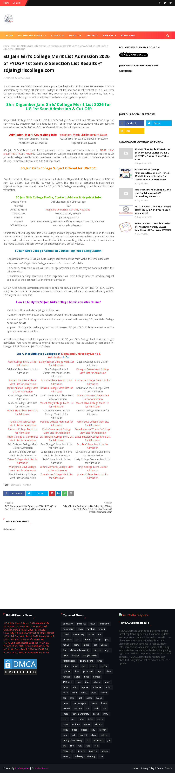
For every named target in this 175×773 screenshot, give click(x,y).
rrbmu (104, 692)
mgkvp (66, 644)
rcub (88, 745)
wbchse (98, 724)
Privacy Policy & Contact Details (156, 768)
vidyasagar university (85, 756)
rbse (108, 671)
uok (80, 698)
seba (81, 719)
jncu (107, 639)
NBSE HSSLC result (21, 153)
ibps (77, 671)
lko (64, 650)
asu (100, 634)
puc (73, 719)
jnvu (87, 682)
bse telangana (79, 703)
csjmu (76, 644)
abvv (75, 666)
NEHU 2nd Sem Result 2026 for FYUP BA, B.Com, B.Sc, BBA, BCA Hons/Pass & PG (26, 644)
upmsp (96, 676)
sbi (64, 698)
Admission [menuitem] (57, 35)
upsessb (93, 751)
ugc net (83, 735)
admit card (68, 629)
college (104, 735)
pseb (93, 692)
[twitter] (165, 3)
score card (68, 751)
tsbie (90, 719)
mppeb (97, 650)
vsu (101, 756)
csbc (79, 682)
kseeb (96, 713)
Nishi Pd (10, 77)
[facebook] (159, 3)
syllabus (91, 629)
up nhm (81, 751)
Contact (16, 2)
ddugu (98, 639)
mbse (107, 682)
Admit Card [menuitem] (128, 35)
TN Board (67, 682)
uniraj (65, 666)
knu (72, 745)
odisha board (86, 660)
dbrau (87, 639)
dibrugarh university (72, 740)
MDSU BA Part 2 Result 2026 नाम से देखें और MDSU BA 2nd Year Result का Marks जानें (153, 210)
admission (16, 484)
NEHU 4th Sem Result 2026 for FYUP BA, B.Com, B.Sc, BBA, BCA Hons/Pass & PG (26, 651)
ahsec (89, 698)
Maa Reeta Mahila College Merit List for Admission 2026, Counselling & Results (153, 193)
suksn (91, 634)
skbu (65, 735)
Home (6, 2)
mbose (96, 682)
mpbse (85, 687)
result (92, 623)
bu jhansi (67, 639)
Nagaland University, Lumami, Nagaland (68, 209)
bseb (65, 655)
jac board (88, 671)
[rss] (131, 131)
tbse (72, 698)
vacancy (67, 756)
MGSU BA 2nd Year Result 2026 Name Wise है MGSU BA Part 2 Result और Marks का (28, 638)
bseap (94, 703)
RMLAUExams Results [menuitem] (31, 35)
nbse (65, 692)
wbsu (65, 729)
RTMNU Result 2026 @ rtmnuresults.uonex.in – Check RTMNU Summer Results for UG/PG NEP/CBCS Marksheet (152, 174)
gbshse (103, 666)
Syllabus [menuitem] (92, 35)
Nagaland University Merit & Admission (74, 355)
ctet (88, 708)
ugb (74, 735)
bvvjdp (75, 655)
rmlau (102, 629)
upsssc (105, 751)
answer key (78, 634)
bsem (104, 703)
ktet (80, 745)
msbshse (97, 687)
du (88, 740)
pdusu (84, 692)
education (98, 740)
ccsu (78, 639)
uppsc (100, 719)
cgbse (93, 666)
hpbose (66, 671)
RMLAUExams (41, 768)
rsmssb (66, 676)
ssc (95, 644)
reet (96, 745)
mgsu (99, 671)
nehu (74, 692)
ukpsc (94, 735)
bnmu (66, 703)
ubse (86, 676)
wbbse (87, 724)
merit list (15, 45)
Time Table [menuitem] (109, 35)
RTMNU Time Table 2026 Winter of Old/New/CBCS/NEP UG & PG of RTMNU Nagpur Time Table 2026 (152, 154)
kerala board (69, 660)
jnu (108, 740)
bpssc (84, 729)
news (80, 629)
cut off (66, 634)
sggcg (77, 676)
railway (102, 729)
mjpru (86, 644)
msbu (108, 687)
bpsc (74, 729)
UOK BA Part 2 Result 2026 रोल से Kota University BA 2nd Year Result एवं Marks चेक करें (28, 631)
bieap (99, 698)
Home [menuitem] (9, 35)
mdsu (65, 687)
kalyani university (81, 713)
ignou (65, 713)
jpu (64, 745)
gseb (96, 708)
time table (104, 623)
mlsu (75, 687)
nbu (93, 729)
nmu (65, 719)
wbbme (76, 724)
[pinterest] (170, 3)
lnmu (105, 713)
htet (105, 708)
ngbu (107, 650)
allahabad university (80, 650)
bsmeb (66, 708)
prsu (99, 660)
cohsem (78, 708)
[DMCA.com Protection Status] (20, 674)
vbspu (104, 644)
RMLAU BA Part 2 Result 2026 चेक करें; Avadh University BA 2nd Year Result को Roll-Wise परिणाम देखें (153, 227)
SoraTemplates (22, 768)
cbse (84, 666)
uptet (65, 724)
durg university (90, 655)
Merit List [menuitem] (75, 35)
